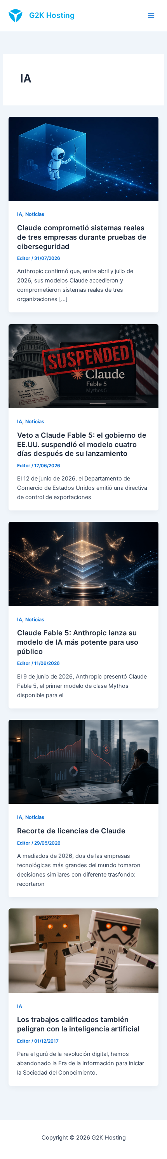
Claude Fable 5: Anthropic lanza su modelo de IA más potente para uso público (77, 641)
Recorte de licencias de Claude (71, 830)
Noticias (34, 214)
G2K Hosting (52, 15)
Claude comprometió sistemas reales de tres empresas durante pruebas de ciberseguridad (81, 236)
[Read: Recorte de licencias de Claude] (83, 761)
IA (19, 214)
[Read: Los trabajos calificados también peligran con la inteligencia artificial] (83, 950)
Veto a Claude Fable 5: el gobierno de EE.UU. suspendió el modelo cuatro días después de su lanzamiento (81, 444)
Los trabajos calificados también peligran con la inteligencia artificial (78, 1024)
